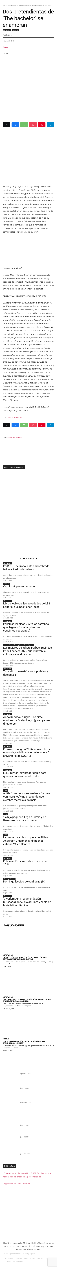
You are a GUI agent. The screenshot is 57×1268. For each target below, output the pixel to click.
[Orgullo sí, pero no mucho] (10, 1137)
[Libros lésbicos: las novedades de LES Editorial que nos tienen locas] (10, 1152)
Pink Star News (14, 417)
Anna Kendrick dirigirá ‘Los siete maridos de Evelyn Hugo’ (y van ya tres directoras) (26, 720)
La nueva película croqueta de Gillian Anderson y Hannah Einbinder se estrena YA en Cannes (25, 841)
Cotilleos (15, 30)
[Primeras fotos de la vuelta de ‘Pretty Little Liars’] (10, 1100)
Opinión (6, 584)
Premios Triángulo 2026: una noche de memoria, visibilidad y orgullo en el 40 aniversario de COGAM (27, 752)
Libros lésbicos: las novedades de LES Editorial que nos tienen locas (26, 605)
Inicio (4, 5)
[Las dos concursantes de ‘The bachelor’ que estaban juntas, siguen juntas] (28, 940)
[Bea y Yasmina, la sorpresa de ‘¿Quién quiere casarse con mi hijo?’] (28, 1024)
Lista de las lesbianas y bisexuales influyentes (19, 645)
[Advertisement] (28, 87)
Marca (5, 47)
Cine (5, 790)
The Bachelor (17, 437)
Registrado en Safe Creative (16, 1183)
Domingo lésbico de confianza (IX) (24, 881)
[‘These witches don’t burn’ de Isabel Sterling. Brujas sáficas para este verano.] (10, 1086)
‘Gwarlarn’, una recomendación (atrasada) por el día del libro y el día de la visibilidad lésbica (27, 902)
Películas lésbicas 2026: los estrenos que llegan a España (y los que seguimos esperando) (26, 627)
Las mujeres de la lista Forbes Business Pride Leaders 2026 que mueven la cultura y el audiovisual (27, 651)
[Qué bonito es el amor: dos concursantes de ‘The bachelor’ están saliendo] (28, 982)
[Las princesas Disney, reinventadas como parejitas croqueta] (10, 1072)
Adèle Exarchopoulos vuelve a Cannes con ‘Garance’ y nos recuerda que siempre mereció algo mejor (26, 797)
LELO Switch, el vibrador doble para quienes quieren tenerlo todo (24, 774)
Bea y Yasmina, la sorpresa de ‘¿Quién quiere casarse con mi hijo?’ (25, 1042)
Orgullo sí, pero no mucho (19, 586)
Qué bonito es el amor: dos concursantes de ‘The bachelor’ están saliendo (27, 1000)
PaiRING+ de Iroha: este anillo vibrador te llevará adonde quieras (26, 567)
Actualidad (11, 5)
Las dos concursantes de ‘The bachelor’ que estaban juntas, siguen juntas (25, 958)
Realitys (9, 437)
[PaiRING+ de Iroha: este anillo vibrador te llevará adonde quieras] (10, 1123)
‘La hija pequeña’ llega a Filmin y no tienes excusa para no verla (24, 818)
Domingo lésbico (9, 879)
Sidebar (6, 1039)
